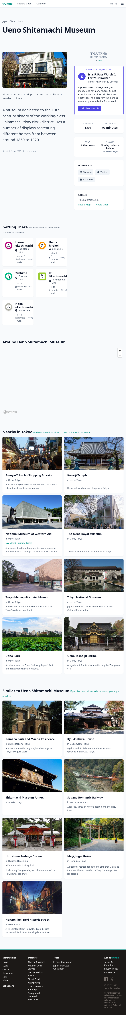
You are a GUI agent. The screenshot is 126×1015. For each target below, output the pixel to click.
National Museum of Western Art (28, 534)
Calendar (41, 3)
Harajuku (74, 860)
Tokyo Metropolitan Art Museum (28, 597)
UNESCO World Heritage (35, 988)
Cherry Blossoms (36, 961)
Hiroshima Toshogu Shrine (24, 856)
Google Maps (85, 204)
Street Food (34, 979)
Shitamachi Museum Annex (24, 797)
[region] (63, 381)
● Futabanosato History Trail (20, 865)
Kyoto (86, 802)
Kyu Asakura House (80, 739)
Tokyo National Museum (84, 597)
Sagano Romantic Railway (85, 797)
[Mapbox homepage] (10, 412)
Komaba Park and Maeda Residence (30, 739)
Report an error (29, 151)
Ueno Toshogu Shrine (82, 656)
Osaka (5, 969)
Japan (24, 3)
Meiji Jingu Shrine (79, 856)
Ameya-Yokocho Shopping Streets (29, 475)
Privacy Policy (111, 968)
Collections (8, 985)
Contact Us (109, 972)
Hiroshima (22, 860)
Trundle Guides (112, 988)
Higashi (12, 860)
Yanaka (11, 802)
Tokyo (13, 21)
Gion (10, 924)
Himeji (5, 980)
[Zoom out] (120, 355)
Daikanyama (76, 743)
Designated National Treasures (34, 996)
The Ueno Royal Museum (84, 534)
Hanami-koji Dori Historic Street (27, 919)
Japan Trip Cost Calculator (61, 967)
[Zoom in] (120, 350)
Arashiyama (76, 802)
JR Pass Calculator (62, 961)
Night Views (34, 982)
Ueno (20, 21)
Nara (5, 976)
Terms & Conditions (109, 963)
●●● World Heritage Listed (19, 542)
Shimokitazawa (16, 743)
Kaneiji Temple (77, 475)
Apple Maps (102, 204)
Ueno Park (13, 656)
